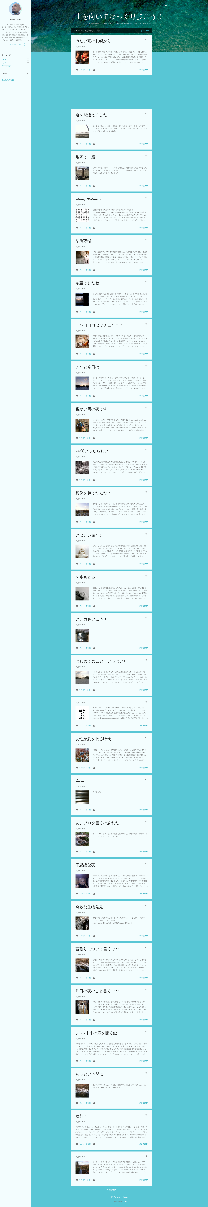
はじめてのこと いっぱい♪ (100, 661)
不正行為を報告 (8, 80)
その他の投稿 (111, 1190)
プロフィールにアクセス (15, 44)
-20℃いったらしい (92, 451)
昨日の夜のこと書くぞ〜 (97, 991)
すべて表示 (145, 31)
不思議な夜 (85, 865)
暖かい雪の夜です (91, 409)
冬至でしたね (87, 283)
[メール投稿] (94, 71)
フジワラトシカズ (15, 20)
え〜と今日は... (89, 367)
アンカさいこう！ (91, 619)
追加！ (81, 1116)
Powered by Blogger (120, 1197)
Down (80, 781)
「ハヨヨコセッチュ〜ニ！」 (101, 325)
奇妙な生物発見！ (91, 907)
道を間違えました (91, 115)
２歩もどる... (88, 577)
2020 (4, 59)
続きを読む (144, 70)
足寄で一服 (85, 157)
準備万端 (83, 241)
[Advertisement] (161, 60)
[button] (146, 40)
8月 (4, 63)
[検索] (166, 6)
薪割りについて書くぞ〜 (97, 949)
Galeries (125, 1201)
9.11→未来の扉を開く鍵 (96, 1033)
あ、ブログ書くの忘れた (97, 823)
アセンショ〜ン (89, 535)
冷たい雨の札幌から (93, 41)
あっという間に (89, 1074)
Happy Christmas (88, 199)
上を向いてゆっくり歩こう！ (119, 16)
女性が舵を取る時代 (93, 739)
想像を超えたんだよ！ (95, 493)
